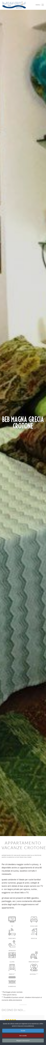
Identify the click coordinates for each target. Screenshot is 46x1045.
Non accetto (23, 1035)
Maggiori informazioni (23, 1040)
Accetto (23, 1030)
